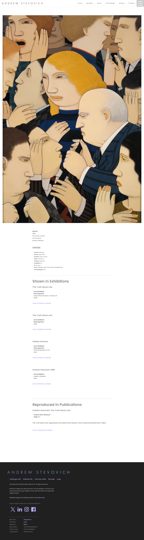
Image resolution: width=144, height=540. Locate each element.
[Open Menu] (140, 3)
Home (80, 3)
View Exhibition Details (41, 303)
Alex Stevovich (40, 498)
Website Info (28, 479)
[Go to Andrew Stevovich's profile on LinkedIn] (20, 509)
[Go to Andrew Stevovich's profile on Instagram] (27, 509)
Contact (132, 3)
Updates (90, 3)
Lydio (25, 522)
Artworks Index (40, 479)
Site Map (51, 479)
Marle (25, 524)
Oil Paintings (110, 3)
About (99, 3)
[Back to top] (139, 535)
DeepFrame (27, 519)
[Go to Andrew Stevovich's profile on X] (13, 509)
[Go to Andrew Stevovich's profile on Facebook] (33, 509)
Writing (121, 3)
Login (59, 479)
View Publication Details (42, 430)
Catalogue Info (15, 479)
